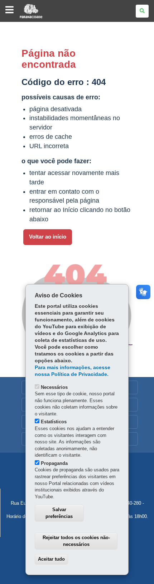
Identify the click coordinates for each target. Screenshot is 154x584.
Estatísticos (54, 421)
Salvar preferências (59, 513)
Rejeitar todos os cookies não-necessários (76, 541)
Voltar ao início (47, 237)
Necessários (54, 387)
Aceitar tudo (51, 559)
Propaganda (54, 463)
